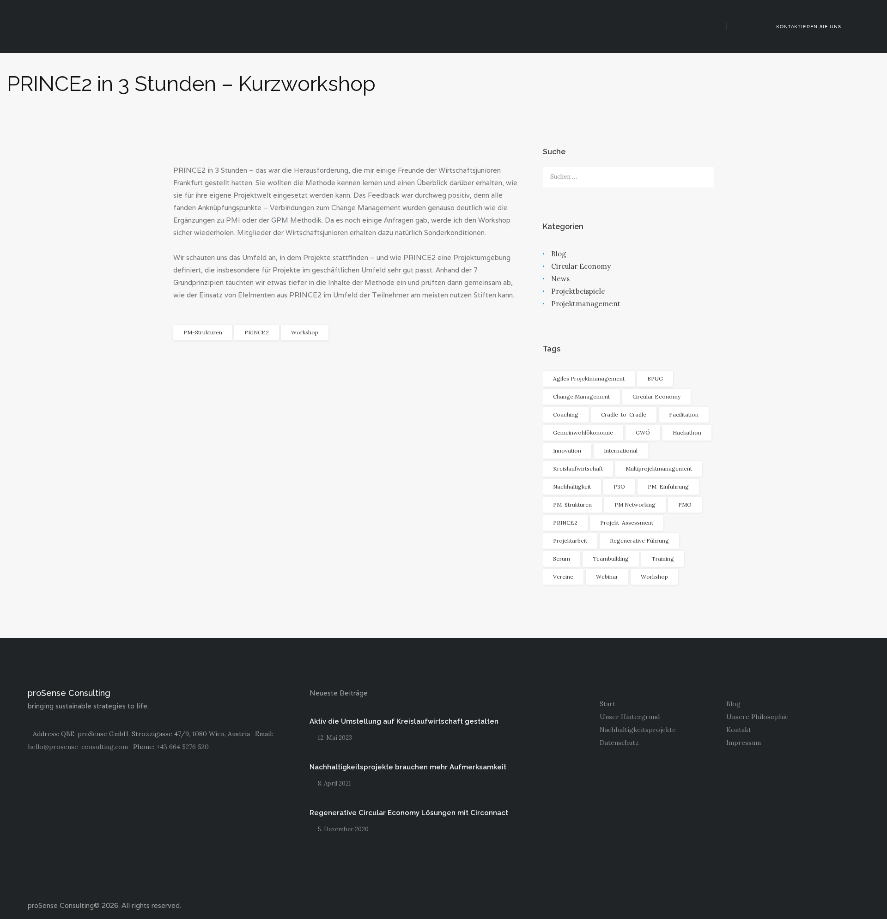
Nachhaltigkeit (572, 486)
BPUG (655, 378)
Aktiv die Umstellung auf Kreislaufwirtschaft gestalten (404, 721)
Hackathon (687, 432)
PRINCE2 (256, 332)
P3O (619, 486)
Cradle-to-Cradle (623, 414)
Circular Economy (581, 266)
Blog (558, 253)
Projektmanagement (585, 303)
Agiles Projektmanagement (589, 378)
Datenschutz (619, 742)
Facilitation (684, 414)
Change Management (581, 396)
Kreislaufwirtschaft (578, 468)
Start (607, 704)
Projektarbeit (570, 540)
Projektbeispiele (578, 291)
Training (662, 558)
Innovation (567, 450)
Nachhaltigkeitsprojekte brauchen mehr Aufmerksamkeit (408, 767)
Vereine (563, 576)
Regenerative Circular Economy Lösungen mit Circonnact (409, 813)
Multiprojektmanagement (659, 468)
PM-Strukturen (202, 332)
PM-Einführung (668, 486)
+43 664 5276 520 (182, 747)
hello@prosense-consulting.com (78, 747)
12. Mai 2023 (335, 738)
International (621, 450)
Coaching (565, 414)
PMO (685, 504)
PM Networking (635, 504)
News (560, 278)
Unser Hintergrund (630, 717)
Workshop (304, 332)
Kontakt (738, 730)
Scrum (561, 558)
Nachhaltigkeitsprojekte (638, 730)
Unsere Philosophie (757, 717)
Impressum (743, 742)
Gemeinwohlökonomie (583, 432)
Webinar (607, 576)
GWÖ (643, 432)
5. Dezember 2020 (343, 829)
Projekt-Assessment (626, 522)
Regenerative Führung (639, 540)
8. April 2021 (334, 783)
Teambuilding (611, 558)
